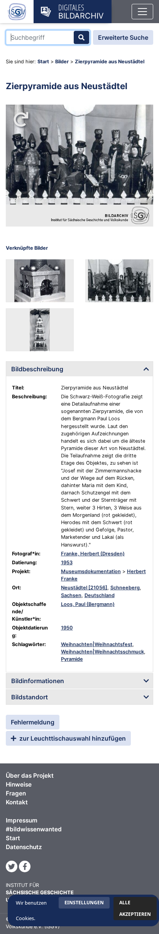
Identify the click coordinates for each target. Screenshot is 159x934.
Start (43, 61)
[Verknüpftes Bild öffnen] (40, 280)
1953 (67, 562)
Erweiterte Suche (123, 37)
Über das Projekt (30, 775)
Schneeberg (125, 588)
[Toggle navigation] (142, 11)
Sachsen (71, 595)
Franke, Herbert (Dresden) (93, 554)
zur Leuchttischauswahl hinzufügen (72, 738)
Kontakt (17, 802)
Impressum (21, 820)
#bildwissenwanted (34, 829)
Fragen (16, 793)
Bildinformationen (37, 681)
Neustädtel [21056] (84, 588)
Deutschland (100, 595)
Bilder (62, 61)
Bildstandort (29, 697)
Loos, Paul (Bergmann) (88, 604)
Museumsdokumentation (91, 571)
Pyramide (72, 659)
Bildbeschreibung (37, 369)
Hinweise (19, 784)
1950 (67, 628)
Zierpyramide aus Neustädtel (109, 61)
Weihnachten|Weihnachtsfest (96, 644)
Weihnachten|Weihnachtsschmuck (102, 652)
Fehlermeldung (32, 722)
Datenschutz (24, 847)
